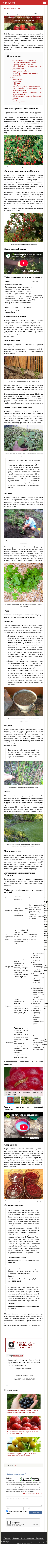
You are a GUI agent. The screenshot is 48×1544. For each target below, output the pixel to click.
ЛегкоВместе (26, 1543)
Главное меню (9, 8)
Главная (7, 1538)
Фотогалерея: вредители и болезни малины (27, 93)
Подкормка (18, 79)
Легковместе (8, 3)
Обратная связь (27, 1538)
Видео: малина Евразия (23, 64)
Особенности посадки (19, 70)
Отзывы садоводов (18, 102)
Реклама (39, 1538)
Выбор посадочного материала (25, 74)
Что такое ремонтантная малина (23, 60)
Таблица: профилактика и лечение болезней (27, 89)
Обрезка (17, 81)
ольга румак (18, 1356)
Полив (16, 83)
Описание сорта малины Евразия (23, 62)
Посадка (17, 75)
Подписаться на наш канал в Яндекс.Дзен (26, 1345)
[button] (6, 1081)
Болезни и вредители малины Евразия (25, 87)
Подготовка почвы (21, 72)
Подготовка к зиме (21, 85)
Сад (18, 8)
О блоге (16, 1538)
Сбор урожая (15, 100)
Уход (12, 77)
